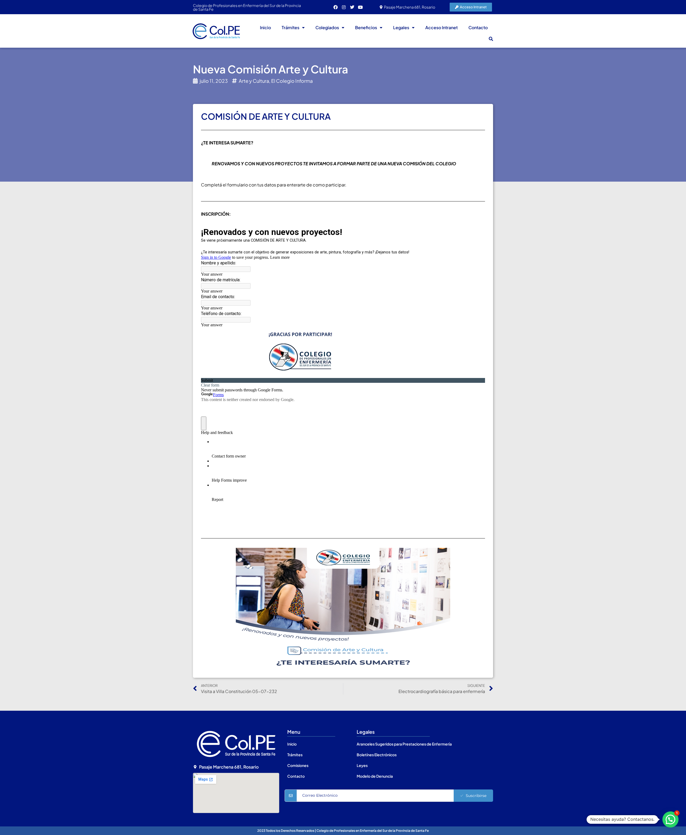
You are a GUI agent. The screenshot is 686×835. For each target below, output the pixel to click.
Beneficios (366, 27)
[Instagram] (344, 7)
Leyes (362, 765)
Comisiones (297, 765)
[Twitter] (352, 7)
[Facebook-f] (335, 7)
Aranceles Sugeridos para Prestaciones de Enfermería (404, 744)
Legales (401, 27)
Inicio (265, 27)
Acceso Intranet (441, 27)
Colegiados (327, 27)
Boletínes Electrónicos (377, 754)
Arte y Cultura (254, 81)
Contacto (478, 27)
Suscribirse (476, 795)
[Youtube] (360, 7)
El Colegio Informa (292, 81)
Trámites (290, 27)
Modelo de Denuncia (375, 776)
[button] (491, 39)
